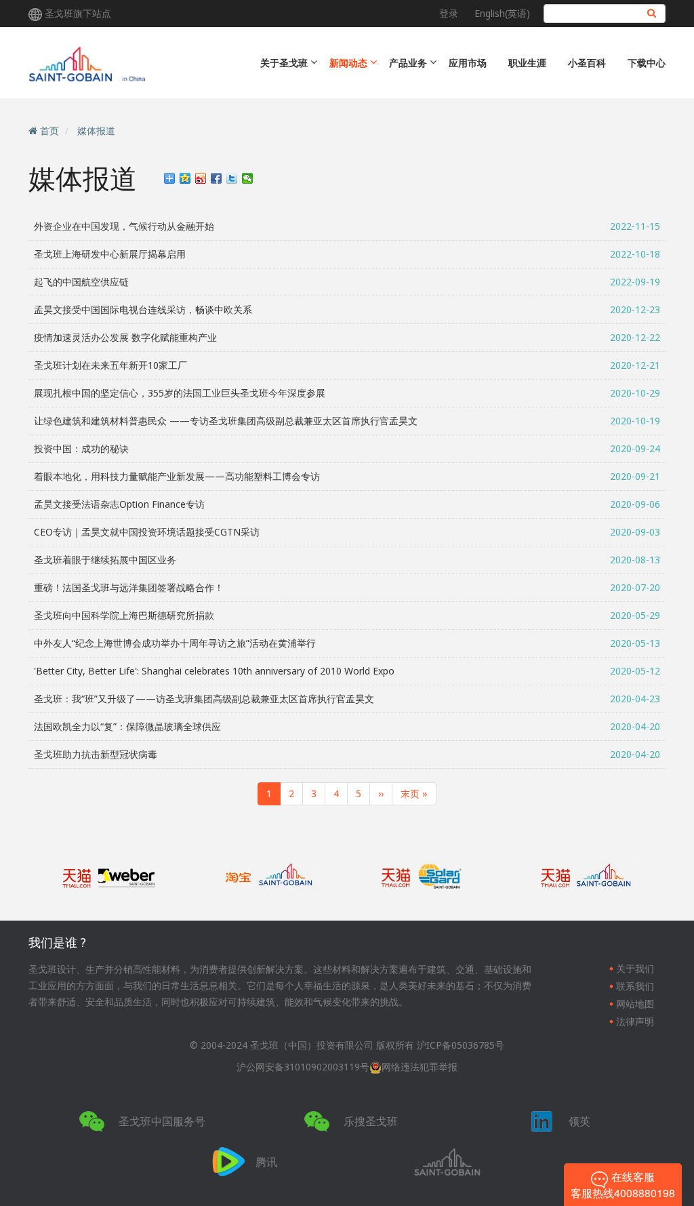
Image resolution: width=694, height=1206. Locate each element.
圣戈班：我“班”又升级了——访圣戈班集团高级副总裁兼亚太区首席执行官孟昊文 (204, 698)
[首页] (138, 62)
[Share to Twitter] (232, 178)
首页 (49, 130)
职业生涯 (527, 62)
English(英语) (502, 13)
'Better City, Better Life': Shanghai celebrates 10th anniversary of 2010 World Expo (214, 670)
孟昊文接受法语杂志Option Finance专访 (119, 504)
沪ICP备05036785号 (460, 1045)
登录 (448, 13)
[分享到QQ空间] (185, 178)
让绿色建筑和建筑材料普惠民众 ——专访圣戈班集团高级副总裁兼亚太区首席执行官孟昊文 (225, 420)
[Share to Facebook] (216, 178)
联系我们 (635, 986)
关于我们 (635, 968)
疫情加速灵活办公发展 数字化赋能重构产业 (125, 337)
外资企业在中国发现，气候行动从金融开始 (124, 226)
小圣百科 (587, 62)
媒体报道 (96, 130)
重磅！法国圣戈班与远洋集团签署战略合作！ (129, 587)
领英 (579, 1121)
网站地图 (635, 1003)
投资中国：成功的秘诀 (81, 448)
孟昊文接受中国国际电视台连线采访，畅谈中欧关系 (143, 309)
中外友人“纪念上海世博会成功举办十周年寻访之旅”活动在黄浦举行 (175, 643)
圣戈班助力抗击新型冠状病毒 (95, 754)
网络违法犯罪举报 (419, 1066)
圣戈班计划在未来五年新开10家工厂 (110, 365)
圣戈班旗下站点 (78, 13)
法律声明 (635, 1021)
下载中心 (647, 62)
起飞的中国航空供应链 (81, 281)
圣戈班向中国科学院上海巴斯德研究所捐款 (124, 615)
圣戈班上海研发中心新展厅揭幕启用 (110, 253)
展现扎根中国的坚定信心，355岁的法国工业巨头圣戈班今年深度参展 (179, 392)
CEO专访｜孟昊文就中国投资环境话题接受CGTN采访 (147, 531)
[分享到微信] (247, 178)
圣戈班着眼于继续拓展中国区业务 (105, 559)
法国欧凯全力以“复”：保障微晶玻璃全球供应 (127, 726)
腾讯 (266, 1161)
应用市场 (468, 62)
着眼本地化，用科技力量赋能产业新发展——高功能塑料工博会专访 (177, 476)
